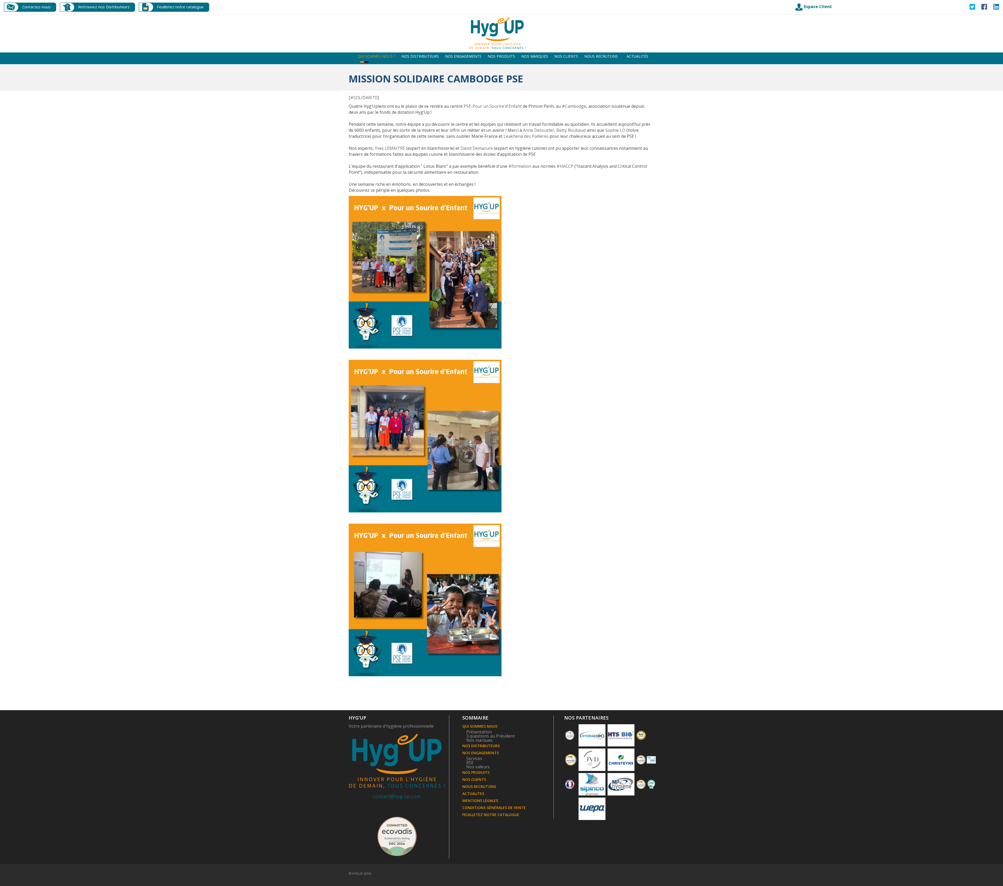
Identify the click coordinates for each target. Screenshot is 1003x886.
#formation (519, 166)
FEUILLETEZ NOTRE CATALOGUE (490, 814)
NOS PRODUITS (475, 772)
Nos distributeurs (420, 56)
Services (474, 758)
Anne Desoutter (538, 130)
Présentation (479, 732)
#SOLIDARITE (363, 97)
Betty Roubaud (571, 130)
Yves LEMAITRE (390, 148)
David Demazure (476, 148)
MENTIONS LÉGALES (480, 800)
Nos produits (501, 56)
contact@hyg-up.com (397, 796)
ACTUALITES (473, 793)
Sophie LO (615, 130)
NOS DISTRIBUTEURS (481, 745)
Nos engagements (463, 56)
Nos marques (534, 56)
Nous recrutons (601, 56)
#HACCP (565, 166)
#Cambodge (574, 106)
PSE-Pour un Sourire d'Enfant (493, 106)
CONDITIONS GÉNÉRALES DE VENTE (494, 807)
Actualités (637, 56)
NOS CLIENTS (474, 779)
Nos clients (566, 56)
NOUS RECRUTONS (479, 786)
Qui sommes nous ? (376, 56)
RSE (470, 762)
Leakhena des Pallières (526, 136)
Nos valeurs (478, 767)
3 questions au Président (490, 736)
